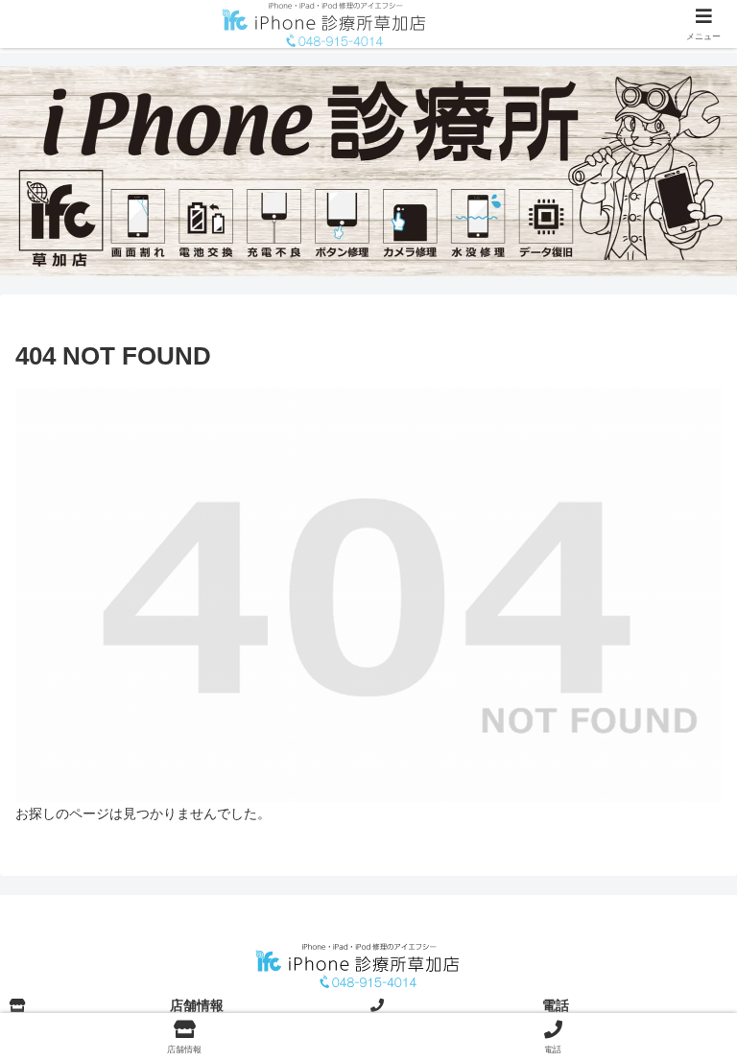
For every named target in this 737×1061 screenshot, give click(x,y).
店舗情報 (197, 1005)
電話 (555, 1005)
